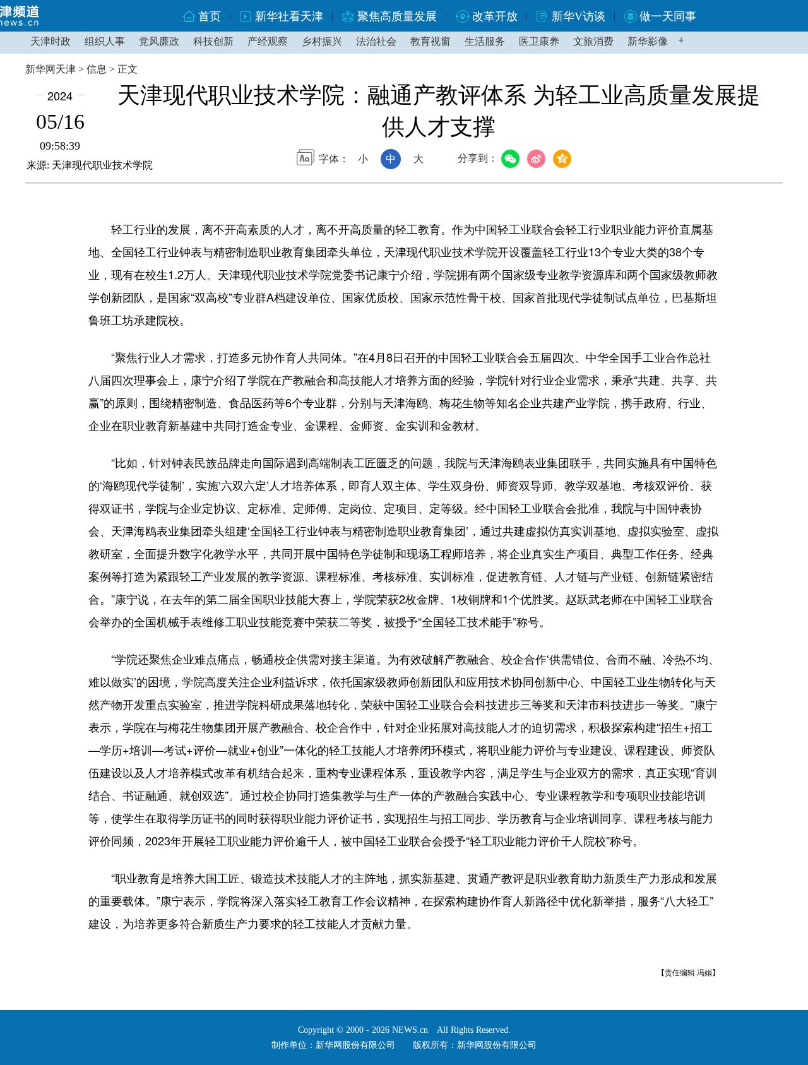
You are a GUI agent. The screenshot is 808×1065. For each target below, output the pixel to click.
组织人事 (105, 41)
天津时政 (50, 41)
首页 (209, 16)
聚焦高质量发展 (397, 16)
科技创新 (213, 41)
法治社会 (376, 41)
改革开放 (495, 16)
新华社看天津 (289, 16)
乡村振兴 (322, 41)
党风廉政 (159, 41)
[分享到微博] (538, 159)
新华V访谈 (578, 16)
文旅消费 (593, 41)
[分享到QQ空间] (564, 159)
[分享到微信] (512, 159)
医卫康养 (539, 41)
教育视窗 (430, 41)
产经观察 (267, 41)
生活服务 (485, 41)
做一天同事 (667, 16)
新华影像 (647, 41)
